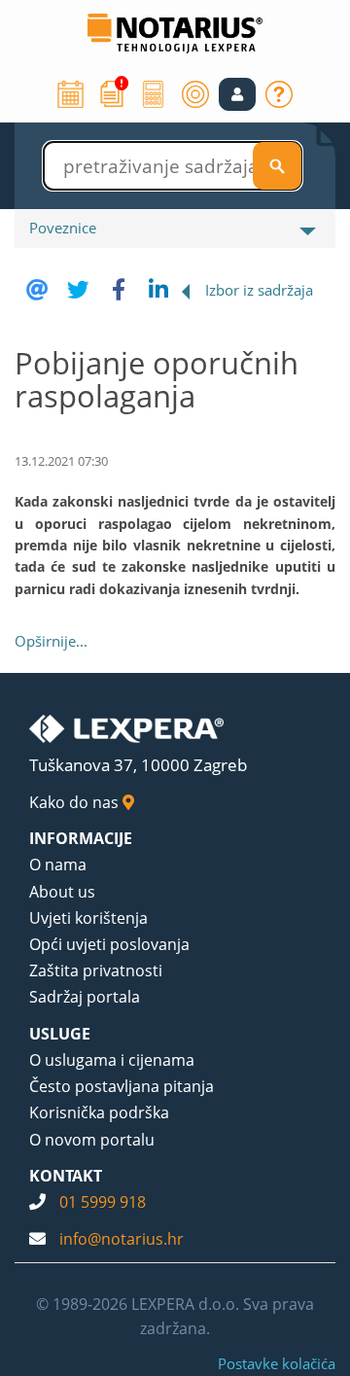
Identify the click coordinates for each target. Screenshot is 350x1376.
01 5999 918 (102, 1202)
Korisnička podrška (99, 1112)
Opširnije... (51, 641)
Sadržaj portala (84, 996)
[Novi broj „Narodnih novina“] (111, 92)
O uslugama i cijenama (111, 1060)
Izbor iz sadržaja (259, 290)
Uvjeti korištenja (88, 918)
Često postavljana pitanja (121, 1086)
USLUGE (59, 1033)
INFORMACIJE (80, 838)
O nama (58, 864)
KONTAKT (65, 1175)
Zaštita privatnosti (95, 970)
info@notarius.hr (121, 1239)
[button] (237, 94)
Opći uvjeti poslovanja (109, 944)
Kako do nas (75, 802)
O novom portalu (92, 1139)
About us (62, 891)
